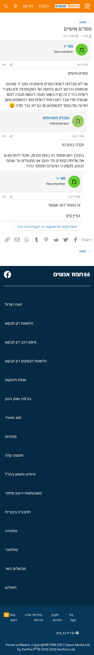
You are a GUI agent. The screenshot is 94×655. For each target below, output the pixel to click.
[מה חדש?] (16, 6)
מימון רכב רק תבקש (20, 342)
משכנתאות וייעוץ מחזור (23, 493)
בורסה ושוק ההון (18, 399)
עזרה (28, 614)
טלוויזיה (11, 531)
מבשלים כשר (15, 568)
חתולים (11, 587)
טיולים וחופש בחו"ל (20, 474)
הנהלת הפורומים (56, 117)
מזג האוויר (13, 417)
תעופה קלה (14, 455)
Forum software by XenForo (41, 646)
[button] (87, 6)
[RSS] (6, 614)
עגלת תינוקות (15, 380)
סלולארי (11, 550)
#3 (4, 197)
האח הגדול (13, 304)
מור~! (84, 36)
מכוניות (11, 436)
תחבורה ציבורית (18, 512)
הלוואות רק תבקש (19, 323)
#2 (4, 136)
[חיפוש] (6, 6)
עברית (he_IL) (66, 633)
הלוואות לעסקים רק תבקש (26, 361)
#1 (4, 65)
